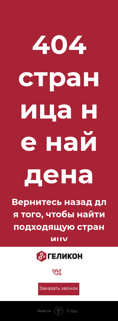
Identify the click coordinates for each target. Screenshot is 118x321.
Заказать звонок (59, 288)
